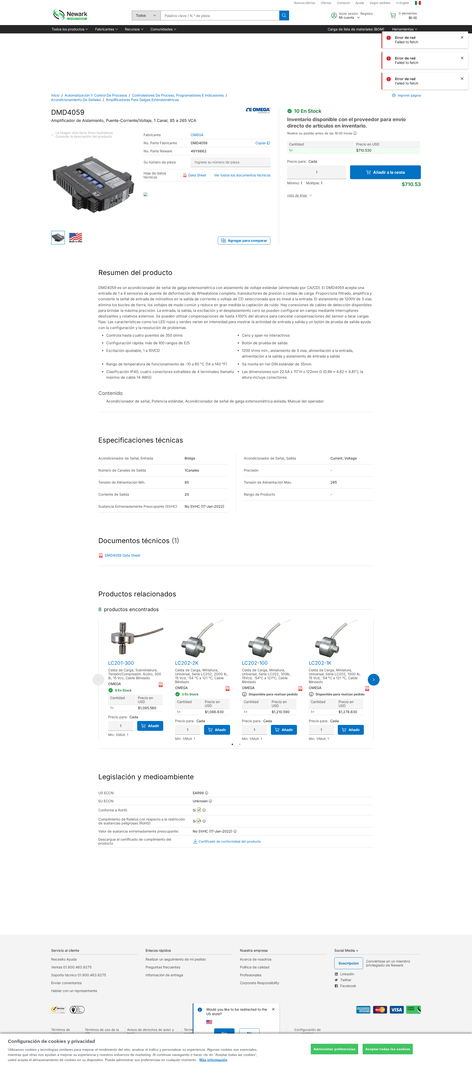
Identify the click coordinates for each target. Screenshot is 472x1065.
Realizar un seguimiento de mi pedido (176, 959)
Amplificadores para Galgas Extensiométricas (142, 100)
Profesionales (250, 975)
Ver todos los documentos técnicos (242, 175)
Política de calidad (254, 967)
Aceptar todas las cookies (387, 1049)
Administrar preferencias (334, 1049)
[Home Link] (69, 15)
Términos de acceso (60, 1032)
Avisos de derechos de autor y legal (150, 1032)
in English (402, 3)
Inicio (55, 95)
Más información (213, 1060)
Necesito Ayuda (64, 959)
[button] (69, 29)
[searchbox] (220, 15)
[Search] (284, 15)
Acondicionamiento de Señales (76, 100)
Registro (366, 13)
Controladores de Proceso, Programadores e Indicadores (178, 95)
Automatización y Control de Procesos (96, 95)
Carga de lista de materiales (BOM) (356, 29)
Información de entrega (164, 975)
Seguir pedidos (380, 3)
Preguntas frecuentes (163, 967)
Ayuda (359, 3)
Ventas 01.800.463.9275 (71, 967)
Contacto (343, 3)
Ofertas (326, 3)
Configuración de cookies (307, 1032)
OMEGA (197, 135)
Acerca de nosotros (255, 959)
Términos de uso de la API (102, 1032)
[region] (236, 1049)
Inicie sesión (348, 13)
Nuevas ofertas (304, 3)
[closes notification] (462, 37)
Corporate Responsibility (259, 983)
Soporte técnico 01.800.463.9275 (78, 975)
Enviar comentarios (66, 983)
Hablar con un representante (74, 991)
